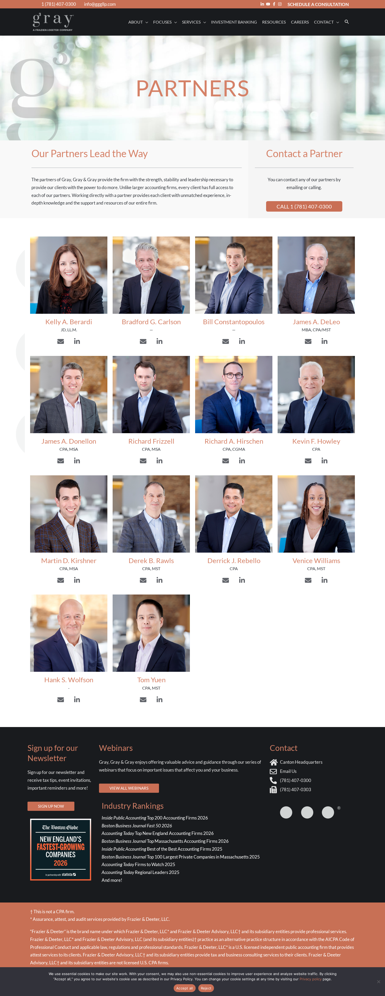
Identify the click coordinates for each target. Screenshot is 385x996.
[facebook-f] (274, 4)
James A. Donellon (68, 441)
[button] (347, 22)
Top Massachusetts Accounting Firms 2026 (165, 841)
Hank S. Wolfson (68, 679)
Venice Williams (316, 560)
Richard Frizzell (151, 441)
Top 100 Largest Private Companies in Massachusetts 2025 (181, 857)
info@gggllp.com (100, 4)
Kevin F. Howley (316, 441)
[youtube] (268, 4)
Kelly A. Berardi (68, 321)
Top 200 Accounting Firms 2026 (155, 818)
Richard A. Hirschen (234, 441)
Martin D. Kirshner (68, 560)
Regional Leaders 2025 (140, 872)
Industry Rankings (133, 805)
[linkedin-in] (263, 4)
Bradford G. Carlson (151, 321)
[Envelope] (60, 341)
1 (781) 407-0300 (58, 4)
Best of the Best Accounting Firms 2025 (162, 849)
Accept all (184, 988)
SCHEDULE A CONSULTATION (318, 4)
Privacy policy (311, 979)
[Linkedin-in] (77, 341)
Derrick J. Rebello (233, 560)
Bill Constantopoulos (234, 321)
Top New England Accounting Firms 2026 (158, 833)
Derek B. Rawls (151, 560)
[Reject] (378, 981)
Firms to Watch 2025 (138, 864)
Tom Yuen (151, 679)
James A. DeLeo (316, 321)
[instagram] (280, 4)
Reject (206, 988)
